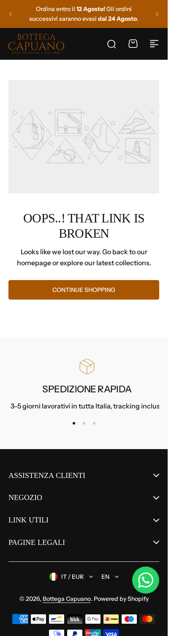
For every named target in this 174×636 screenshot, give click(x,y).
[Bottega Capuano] (36, 43)
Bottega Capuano (67, 599)
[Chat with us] (145, 580)
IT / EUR (72, 576)
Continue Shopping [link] (83, 290)
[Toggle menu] (154, 43)
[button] (10, 14)
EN (105, 576)
